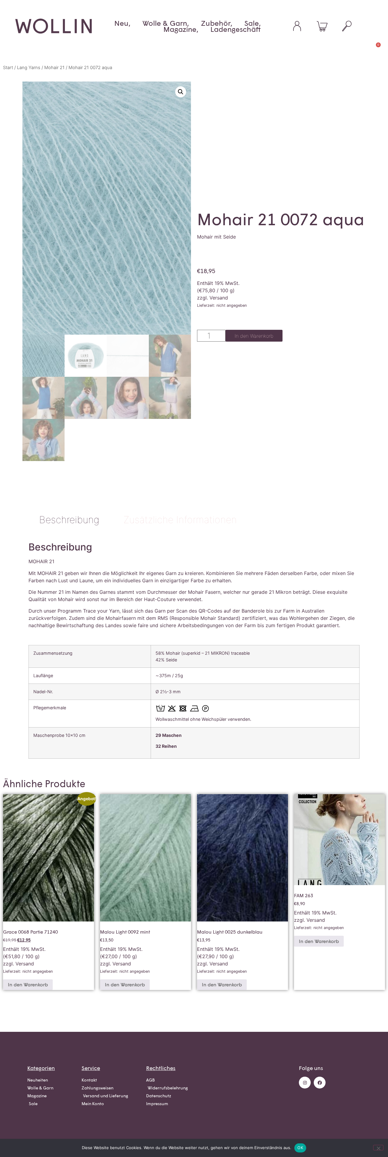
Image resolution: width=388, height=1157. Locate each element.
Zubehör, (216, 23)
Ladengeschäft (235, 29)
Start (8, 67)
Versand (218, 298)
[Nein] (378, 1147)
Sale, (252, 23)
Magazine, (180, 29)
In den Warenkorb (254, 336)
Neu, (122, 23)
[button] (180, 91)
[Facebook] (320, 1082)
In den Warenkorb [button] (28, 984)
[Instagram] (305, 1082)
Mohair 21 (54, 67)
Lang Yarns (28, 67)
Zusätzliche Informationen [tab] (180, 520)
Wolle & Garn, (165, 23)
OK (300, 1147)
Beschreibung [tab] (69, 520)
